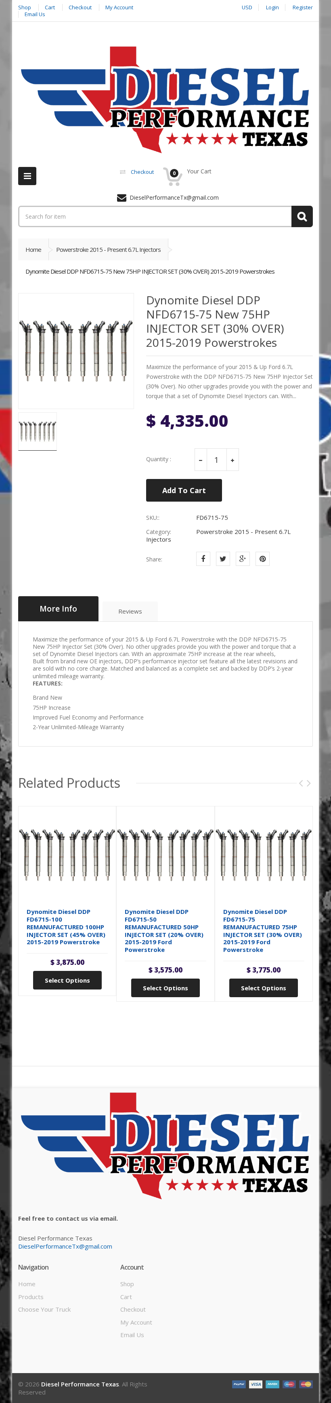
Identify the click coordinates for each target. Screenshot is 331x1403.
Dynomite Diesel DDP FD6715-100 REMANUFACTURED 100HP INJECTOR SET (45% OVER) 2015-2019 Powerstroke (66, 926)
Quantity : (158, 459)
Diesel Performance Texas (80, 1384)
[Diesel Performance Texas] (165, 100)
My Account (136, 1322)
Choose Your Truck (44, 1309)
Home (33, 249)
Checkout (133, 1309)
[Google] (243, 559)
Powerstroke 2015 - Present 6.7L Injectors (108, 249)
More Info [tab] (58, 608)
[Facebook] (203, 559)
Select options (67, 980)
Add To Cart (184, 490)
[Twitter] (223, 559)
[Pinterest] (263, 559)
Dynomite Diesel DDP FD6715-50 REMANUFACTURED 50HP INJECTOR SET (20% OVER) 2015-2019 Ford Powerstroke (164, 930)
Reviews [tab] (130, 611)
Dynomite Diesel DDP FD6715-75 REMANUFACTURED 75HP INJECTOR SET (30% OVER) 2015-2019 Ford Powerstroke (262, 930)
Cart (126, 1297)
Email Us (132, 1335)
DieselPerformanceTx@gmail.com (65, 1246)
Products (31, 1297)
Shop (127, 1284)
